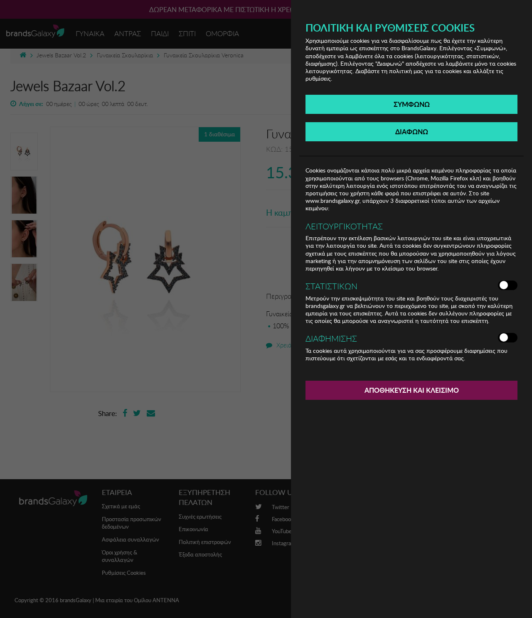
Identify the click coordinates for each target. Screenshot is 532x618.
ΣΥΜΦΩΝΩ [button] (412, 104)
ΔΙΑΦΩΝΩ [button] (411, 131)
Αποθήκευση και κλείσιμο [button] (412, 390)
